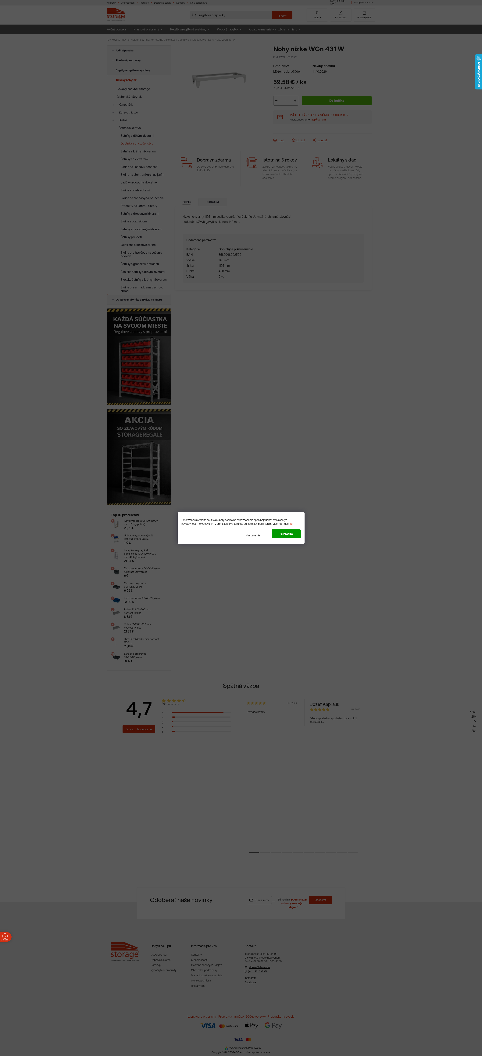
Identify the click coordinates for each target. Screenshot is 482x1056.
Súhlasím (286, 533)
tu (291, 523)
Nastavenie (252, 535)
